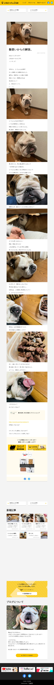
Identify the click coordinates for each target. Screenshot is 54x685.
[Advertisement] (27, 18)
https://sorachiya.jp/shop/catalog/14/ (19, 422)
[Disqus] (27, 558)
